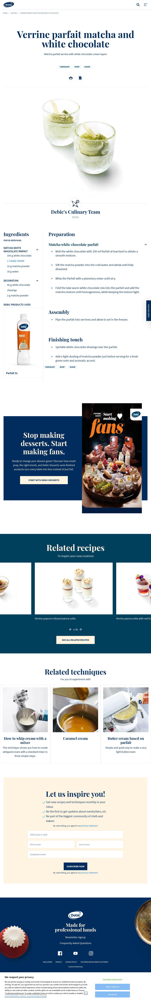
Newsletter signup (75, 937)
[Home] (9, 5)
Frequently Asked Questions (75, 943)
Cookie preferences (75, 967)
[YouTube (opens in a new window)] (75, 953)
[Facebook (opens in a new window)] (60, 953)
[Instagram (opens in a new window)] (90, 953)
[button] (70, 629)
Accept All (112, 994)
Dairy (77, 67)
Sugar (87, 67)
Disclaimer (47, 962)
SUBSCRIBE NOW (75, 866)
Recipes (14, 13)
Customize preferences (112, 979)
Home (5, 13)
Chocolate (64, 67)
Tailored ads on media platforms (94, 962)
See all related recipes (75, 639)
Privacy (59, 962)
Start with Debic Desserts (43, 480)
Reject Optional (112, 987)
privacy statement (90, 825)
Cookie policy (71, 962)
